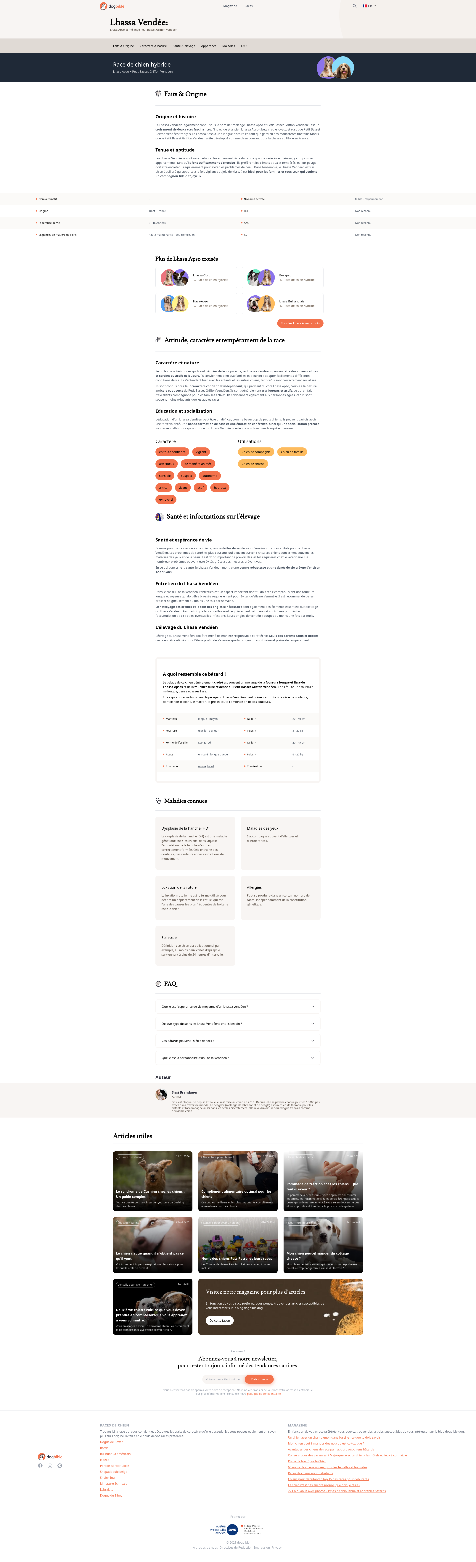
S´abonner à (259, 1379)
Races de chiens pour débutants (310, 1473)
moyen (213, 718)
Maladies (228, 46)
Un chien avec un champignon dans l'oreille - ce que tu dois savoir (334, 1437)
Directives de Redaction (236, 1547)
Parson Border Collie (114, 1466)
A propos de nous (205, 1547)
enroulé (203, 754)
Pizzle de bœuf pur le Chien (307, 1461)
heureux (220, 488)
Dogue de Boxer (111, 1442)
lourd (210, 766)
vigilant (201, 452)
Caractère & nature (153, 46)
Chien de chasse (253, 464)
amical (163, 488)
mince (202, 766)
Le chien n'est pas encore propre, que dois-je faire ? (324, 1485)
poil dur (214, 730)
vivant (183, 488)
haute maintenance (161, 234)
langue (202, 718)
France (161, 211)
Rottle (104, 1448)
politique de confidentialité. (264, 1393)
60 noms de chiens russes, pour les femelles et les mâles (327, 1467)
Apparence (208, 46)
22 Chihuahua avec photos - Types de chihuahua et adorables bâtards (337, 1491)
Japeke (104, 1460)
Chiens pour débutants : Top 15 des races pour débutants (328, 1479)
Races (249, 6)
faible (358, 199)
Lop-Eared (204, 742)
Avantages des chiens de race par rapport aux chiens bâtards (331, 1449)
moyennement (374, 199)
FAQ (244, 46)
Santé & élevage (184, 46)
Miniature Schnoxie (113, 1484)
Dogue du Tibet (111, 1495)
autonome (209, 476)
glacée (202, 730)
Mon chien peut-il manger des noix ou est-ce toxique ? (326, 1443)
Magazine (230, 6)
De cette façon (220, 1320)
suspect (186, 476)
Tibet (152, 211)
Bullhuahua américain (115, 1454)
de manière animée (198, 464)
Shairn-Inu (107, 1478)
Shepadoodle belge (113, 1472)
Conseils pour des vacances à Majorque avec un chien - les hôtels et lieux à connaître (347, 1455)
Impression (262, 1547)
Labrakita (106, 1489)
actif (200, 488)
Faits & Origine (123, 46)
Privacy (276, 1547)
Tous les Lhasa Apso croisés (300, 323)
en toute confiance (172, 452)
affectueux (166, 464)
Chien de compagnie (256, 452)
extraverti (166, 499)
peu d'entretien (185, 234)
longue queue (219, 754)
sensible (165, 476)
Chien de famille (292, 452)
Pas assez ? (238, 1351)
